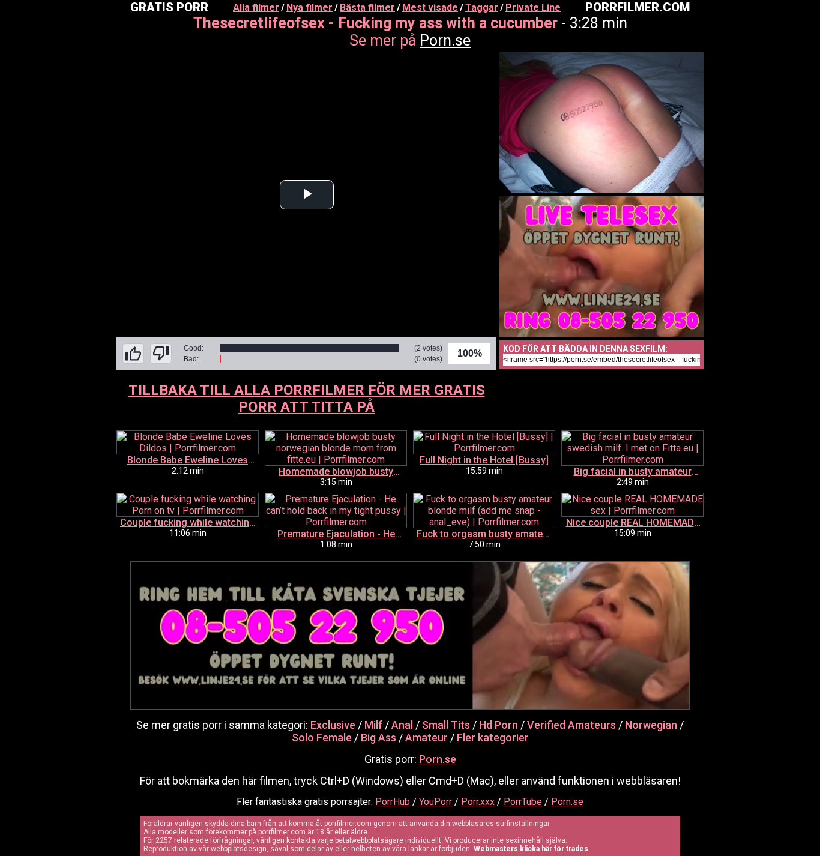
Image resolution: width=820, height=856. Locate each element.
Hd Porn (498, 725)
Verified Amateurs (571, 725)
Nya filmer (309, 7)
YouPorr (435, 801)
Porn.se (445, 40)
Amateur (426, 737)
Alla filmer (256, 7)
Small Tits (446, 725)
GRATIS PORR (169, 7)
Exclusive (332, 725)
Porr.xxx (478, 801)
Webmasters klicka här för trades (531, 849)
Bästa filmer (367, 7)
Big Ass (378, 737)
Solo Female (322, 737)
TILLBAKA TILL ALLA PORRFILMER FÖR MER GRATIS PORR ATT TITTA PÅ (306, 398)
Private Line (533, 7)
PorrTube (523, 801)
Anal (402, 725)
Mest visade (430, 7)
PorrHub (392, 801)
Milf (373, 725)
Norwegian (651, 725)
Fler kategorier (493, 737)
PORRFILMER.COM (637, 7)
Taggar (481, 7)
